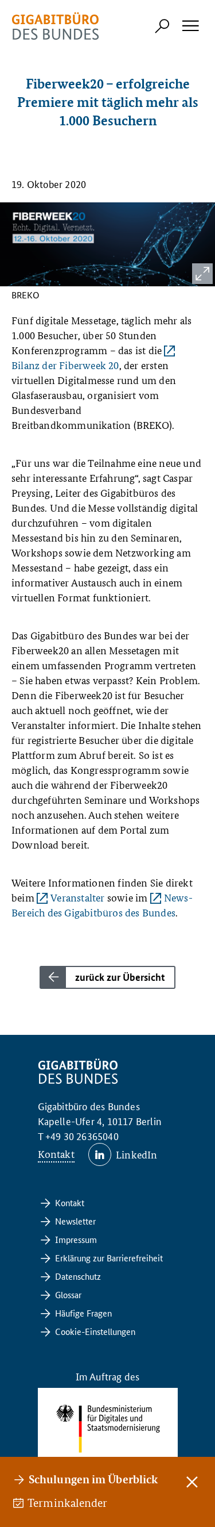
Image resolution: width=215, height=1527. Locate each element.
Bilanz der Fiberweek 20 (65, 365)
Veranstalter (77, 897)
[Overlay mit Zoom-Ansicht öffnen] (202, 273)
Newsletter (75, 1221)
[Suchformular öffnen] (162, 26)
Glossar (68, 1294)
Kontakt (56, 1153)
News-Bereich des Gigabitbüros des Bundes (102, 904)
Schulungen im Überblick (93, 1479)
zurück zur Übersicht (120, 977)
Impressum (76, 1239)
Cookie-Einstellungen (95, 1331)
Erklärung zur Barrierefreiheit (109, 1258)
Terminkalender (68, 1503)
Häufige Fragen (83, 1313)
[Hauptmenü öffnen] (190, 26)
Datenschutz (78, 1276)
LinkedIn (137, 1154)
